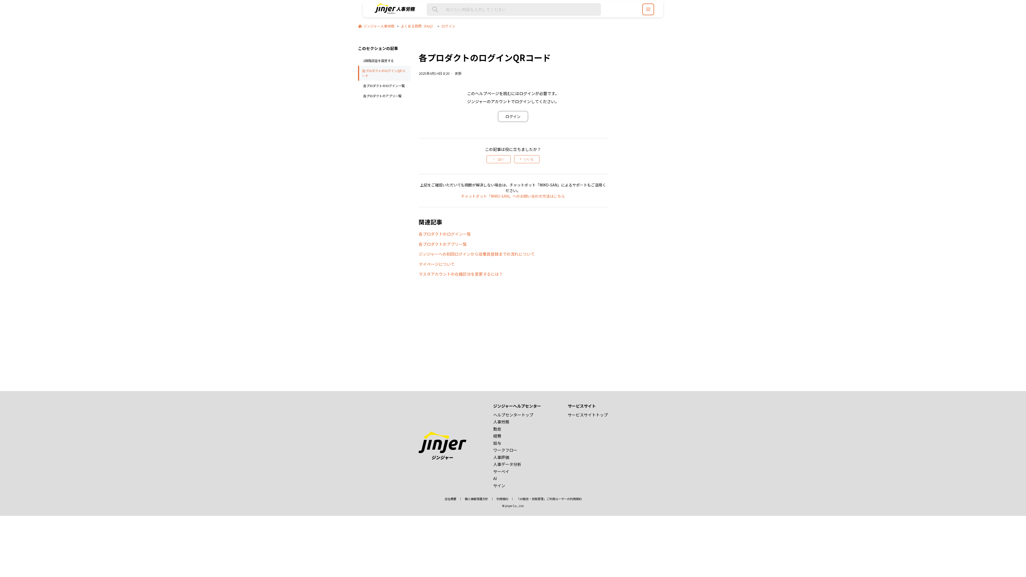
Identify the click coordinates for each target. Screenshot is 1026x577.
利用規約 (502, 499)
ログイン (448, 26)
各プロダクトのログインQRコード (383, 73)
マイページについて (437, 264)
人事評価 (501, 457)
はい (501, 159)
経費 (497, 436)
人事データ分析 (507, 464)
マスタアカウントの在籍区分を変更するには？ (461, 274)
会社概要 (450, 499)
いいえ (529, 159)
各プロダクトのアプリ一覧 (382, 95)
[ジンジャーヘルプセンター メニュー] (648, 9)
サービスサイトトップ (588, 415)
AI (495, 478)
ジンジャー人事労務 (378, 26)
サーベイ (501, 471)
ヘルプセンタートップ (513, 415)
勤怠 (497, 429)
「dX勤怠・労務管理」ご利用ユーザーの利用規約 (549, 499)
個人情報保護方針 (476, 499)
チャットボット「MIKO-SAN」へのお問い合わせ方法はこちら (513, 196)
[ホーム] (395, 12)
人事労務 (501, 421)
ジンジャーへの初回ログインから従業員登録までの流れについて (477, 254)
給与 (497, 443)
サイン (499, 485)
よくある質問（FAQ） (418, 26)
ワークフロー (505, 450)
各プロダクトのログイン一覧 (384, 85)
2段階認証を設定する (378, 60)
